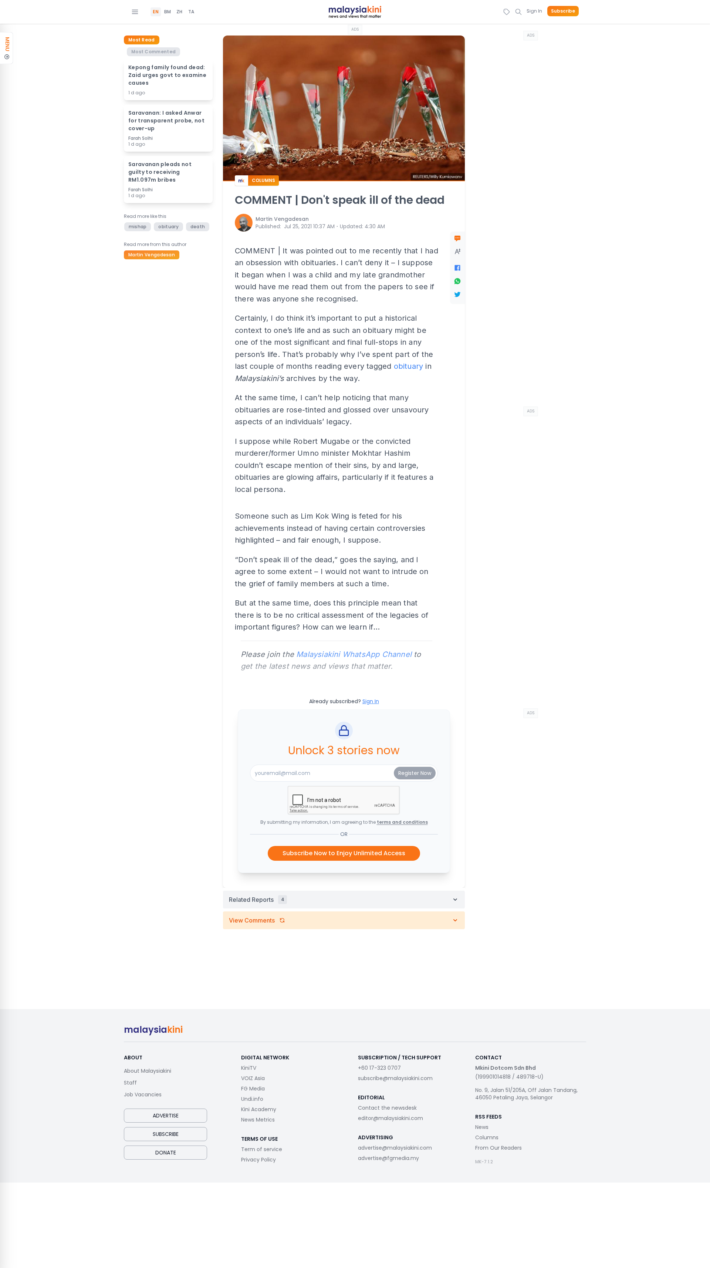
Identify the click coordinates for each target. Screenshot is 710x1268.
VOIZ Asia (253, 1078)
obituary (408, 366)
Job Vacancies (143, 1094)
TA (191, 12)
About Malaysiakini (147, 1071)
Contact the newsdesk (387, 1108)
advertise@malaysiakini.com (395, 1147)
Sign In (534, 11)
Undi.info (252, 1099)
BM (167, 12)
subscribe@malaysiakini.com (395, 1078)
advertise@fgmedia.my (388, 1158)
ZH (179, 12)
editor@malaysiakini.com (390, 1118)
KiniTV (248, 1068)
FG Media (253, 1088)
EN (156, 12)
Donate (165, 1152)
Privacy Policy (258, 1159)
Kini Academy (258, 1109)
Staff (130, 1082)
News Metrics (258, 1119)
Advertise (166, 1115)
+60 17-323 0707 (379, 1068)
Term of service (261, 1149)
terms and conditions (402, 822)
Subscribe (563, 11)
